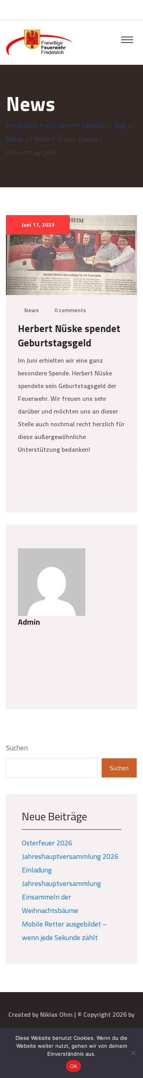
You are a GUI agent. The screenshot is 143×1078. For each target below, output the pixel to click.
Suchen (17, 747)
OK (73, 1066)
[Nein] (133, 1053)
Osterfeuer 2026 (47, 842)
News (31, 310)
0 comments (70, 310)
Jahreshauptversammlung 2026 (70, 856)
